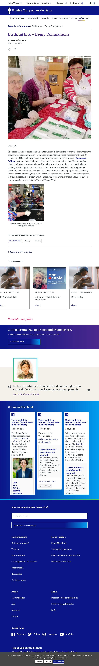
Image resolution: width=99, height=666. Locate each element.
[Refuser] (96, 659)
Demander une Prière (61, 561)
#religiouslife (44, 442)
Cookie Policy (59, 662)
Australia (15, 610)
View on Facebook (44, 481)
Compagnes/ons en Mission (64, 18)
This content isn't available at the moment (47, 452)
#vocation (53, 439)
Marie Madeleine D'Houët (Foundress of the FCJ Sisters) (22, 422)
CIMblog (27, 241)
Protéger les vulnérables (62, 604)
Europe (14, 616)
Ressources (16, 574)
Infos (81, 18)
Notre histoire (33, 18)
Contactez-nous (17, 342)
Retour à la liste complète (21, 252)
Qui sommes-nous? (16, 18)
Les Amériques (18, 597)
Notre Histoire (18, 555)
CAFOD (79, 444)
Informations (17, 567)
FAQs (53, 610)
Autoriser (38, 662)
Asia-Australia (15, 241)
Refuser (48, 662)
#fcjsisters (43, 439)
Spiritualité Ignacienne (61, 549)
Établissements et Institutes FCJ (65, 555)
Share (54, 481)
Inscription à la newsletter (25, 525)
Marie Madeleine (59, 543)
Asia (13, 604)
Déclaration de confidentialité (64, 597)
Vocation (46, 18)
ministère (37, 241)
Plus (37, 305)
